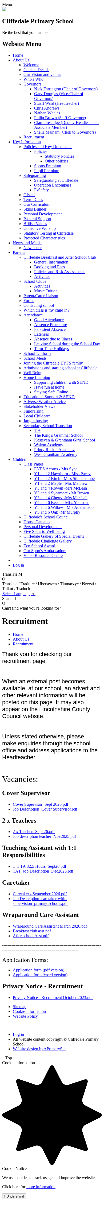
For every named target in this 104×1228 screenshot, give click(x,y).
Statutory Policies (59, 156)
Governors (32, 84)
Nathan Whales (47, 113)
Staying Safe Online (51, 392)
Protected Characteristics (44, 238)
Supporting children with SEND (61, 382)
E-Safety (41, 190)
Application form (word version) (40, 975)
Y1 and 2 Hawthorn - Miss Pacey (62, 473)
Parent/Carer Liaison (40, 295)
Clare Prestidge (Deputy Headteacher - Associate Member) (66, 125)
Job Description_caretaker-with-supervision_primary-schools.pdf (40, 901)
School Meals (34, 358)
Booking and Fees (49, 267)
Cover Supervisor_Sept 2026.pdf (40, 804)
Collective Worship (39, 228)
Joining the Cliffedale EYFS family (53, 363)
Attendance (33, 315)
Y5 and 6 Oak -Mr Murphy (57, 512)
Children (20, 459)
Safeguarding (34, 175)
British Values (35, 223)
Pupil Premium (46, 170)
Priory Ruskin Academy (54, 449)
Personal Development (42, 214)
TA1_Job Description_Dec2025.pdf (43, 871)
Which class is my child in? (46, 310)
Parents (19, 252)
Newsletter (32, 247)
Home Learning (36, 377)
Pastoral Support (37, 218)
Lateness (41, 334)
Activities (42, 276)
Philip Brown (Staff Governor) (60, 117)
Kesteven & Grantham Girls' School (64, 440)
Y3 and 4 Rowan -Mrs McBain (60, 488)
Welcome (31, 65)
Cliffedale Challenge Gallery (47, 541)
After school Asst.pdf (31, 935)
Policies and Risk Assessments (59, 271)
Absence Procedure (50, 324)
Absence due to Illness (53, 339)
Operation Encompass (52, 185)
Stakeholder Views (39, 406)
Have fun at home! (50, 387)
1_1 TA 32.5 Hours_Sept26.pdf (39, 866)
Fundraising (33, 411)
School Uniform (37, 353)
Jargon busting (35, 421)
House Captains (36, 522)
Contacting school (38, 305)
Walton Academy (48, 445)
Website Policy (25, 1016)
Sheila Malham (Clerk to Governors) (65, 132)
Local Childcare (36, 416)
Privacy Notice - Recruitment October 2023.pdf (53, 997)
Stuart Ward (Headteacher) (56, 103)
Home (18, 55)
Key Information (27, 142)
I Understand (14, 1196)
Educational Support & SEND (49, 396)
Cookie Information (29, 1011)
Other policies (56, 161)
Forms (28, 300)
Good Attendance (49, 319)
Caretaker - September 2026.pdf (40, 894)
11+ (37, 430)
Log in (18, 565)
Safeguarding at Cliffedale (56, 180)
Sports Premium (47, 166)
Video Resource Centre (43, 555)
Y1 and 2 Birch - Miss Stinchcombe (64, 478)
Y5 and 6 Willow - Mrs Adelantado (64, 507)
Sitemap (19, 1006)
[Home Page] (4, 9)
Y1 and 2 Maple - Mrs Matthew (61, 483)
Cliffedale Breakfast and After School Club (59, 257)
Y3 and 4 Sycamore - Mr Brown (61, 493)
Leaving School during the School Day (67, 344)
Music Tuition (46, 291)
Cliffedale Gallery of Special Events (53, 536)
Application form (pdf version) (38, 970)
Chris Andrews (46, 108)
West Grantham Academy (55, 454)
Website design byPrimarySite (39, 1049)
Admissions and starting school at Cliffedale (60, 368)
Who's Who (33, 79)
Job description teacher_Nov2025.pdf (44, 836)
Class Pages (33, 464)
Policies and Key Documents (47, 146)
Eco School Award (39, 546)
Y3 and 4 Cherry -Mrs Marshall (60, 497)
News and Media (27, 243)
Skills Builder (34, 209)
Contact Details (36, 69)
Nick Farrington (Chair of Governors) (66, 89)
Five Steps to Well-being (44, 531)
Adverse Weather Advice (44, 401)
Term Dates (33, 199)
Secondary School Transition (47, 425)
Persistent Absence (50, 329)
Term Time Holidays (51, 348)
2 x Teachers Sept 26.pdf (34, 831)
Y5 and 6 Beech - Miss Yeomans (61, 502)
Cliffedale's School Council (46, 517)
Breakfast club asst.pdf (32, 931)
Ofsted (29, 194)
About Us (21, 60)
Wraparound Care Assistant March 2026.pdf (50, 926)
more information (40, 1186)
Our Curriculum (36, 204)
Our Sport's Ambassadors (44, 550)
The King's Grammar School (58, 435)
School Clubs (34, 281)
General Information (51, 262)
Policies (40, 151)
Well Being (32, 372)
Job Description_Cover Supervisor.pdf (45, 809)
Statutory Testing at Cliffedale (48, 233)
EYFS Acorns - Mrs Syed (56, 469)
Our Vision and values (42, 74)
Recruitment (33, 137)
